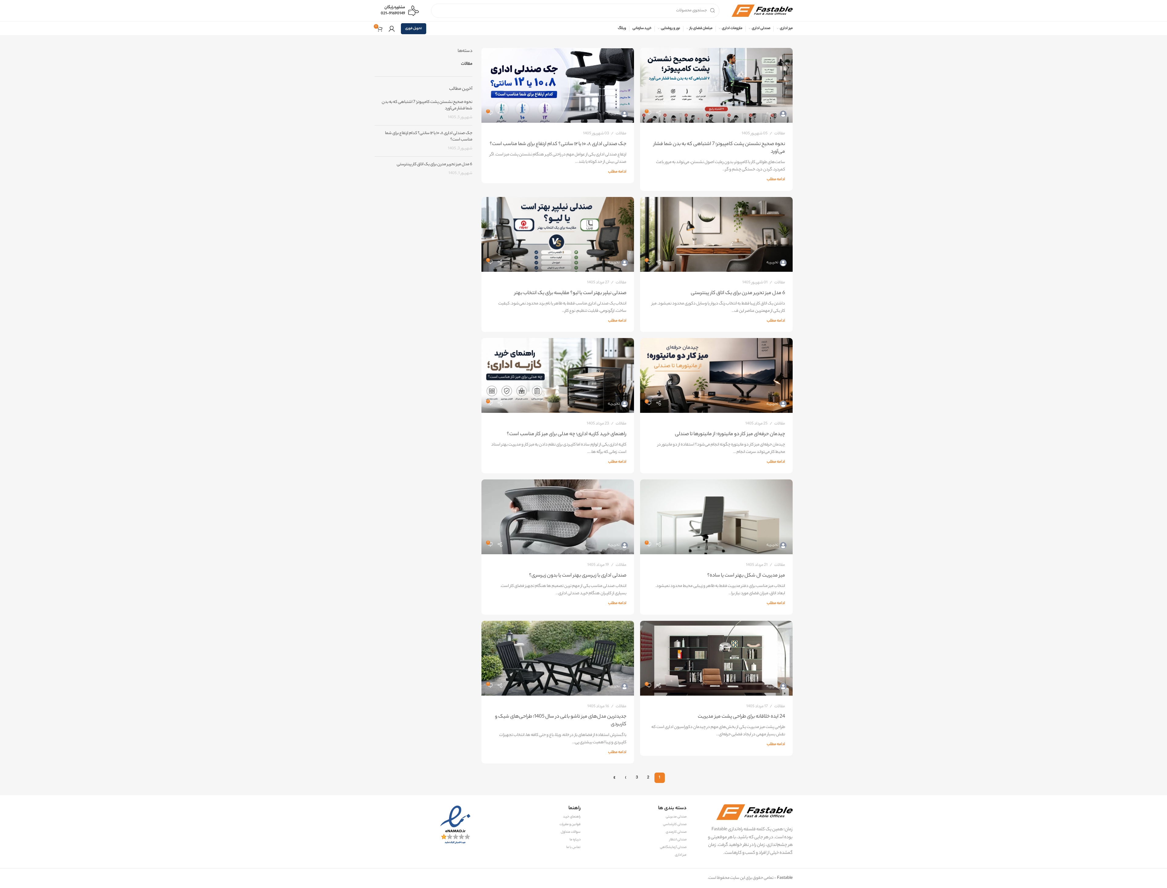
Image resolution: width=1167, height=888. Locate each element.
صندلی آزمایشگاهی (673, 847)
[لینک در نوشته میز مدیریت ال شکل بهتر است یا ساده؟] (716, 516)
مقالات (779, 133)
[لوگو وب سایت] (762, 10)
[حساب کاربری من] (392, 29)
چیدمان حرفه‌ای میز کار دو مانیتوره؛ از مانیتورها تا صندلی (730, 434)
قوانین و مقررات (570, 824)
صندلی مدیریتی (676, 817)
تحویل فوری (413, 28)
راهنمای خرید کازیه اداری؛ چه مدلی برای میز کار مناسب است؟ (566, 434)
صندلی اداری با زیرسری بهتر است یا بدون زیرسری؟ (577, 576)
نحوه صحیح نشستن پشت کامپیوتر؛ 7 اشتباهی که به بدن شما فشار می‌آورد (719, 148)
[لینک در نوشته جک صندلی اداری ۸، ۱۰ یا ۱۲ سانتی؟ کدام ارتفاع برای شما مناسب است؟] (557, 85)
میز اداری (680, 855)
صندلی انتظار (677, 840)
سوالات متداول (571, 832)
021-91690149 (393, 13)
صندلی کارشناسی (674, 824)
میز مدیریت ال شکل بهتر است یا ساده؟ (746, 576)
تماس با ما (573, 847)
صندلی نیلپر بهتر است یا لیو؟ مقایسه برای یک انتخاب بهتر (570, 293)
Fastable (784, 878)
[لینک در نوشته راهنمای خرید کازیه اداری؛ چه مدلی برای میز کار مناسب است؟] (557, 375)
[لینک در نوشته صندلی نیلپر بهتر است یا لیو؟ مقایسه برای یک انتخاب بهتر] (557, 234)
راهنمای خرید (572, 817)
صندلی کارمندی (676, 832)
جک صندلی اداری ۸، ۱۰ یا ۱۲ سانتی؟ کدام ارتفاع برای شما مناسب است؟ (558, 144)
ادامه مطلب (776, 180)
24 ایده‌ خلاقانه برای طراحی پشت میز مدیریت (741, 717)
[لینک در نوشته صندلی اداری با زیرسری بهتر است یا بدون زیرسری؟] (557, 516)
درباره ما (575, 840)
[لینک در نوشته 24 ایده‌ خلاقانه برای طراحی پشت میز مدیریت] (716, 658)
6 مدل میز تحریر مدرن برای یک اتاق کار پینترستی (738, 293)
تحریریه (772, 113)
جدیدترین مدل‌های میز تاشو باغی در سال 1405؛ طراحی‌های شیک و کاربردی (560, 721)
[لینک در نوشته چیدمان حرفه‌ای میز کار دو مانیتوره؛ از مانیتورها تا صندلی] (716, 375)
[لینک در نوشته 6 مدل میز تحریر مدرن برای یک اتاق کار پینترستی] (716, 234)
